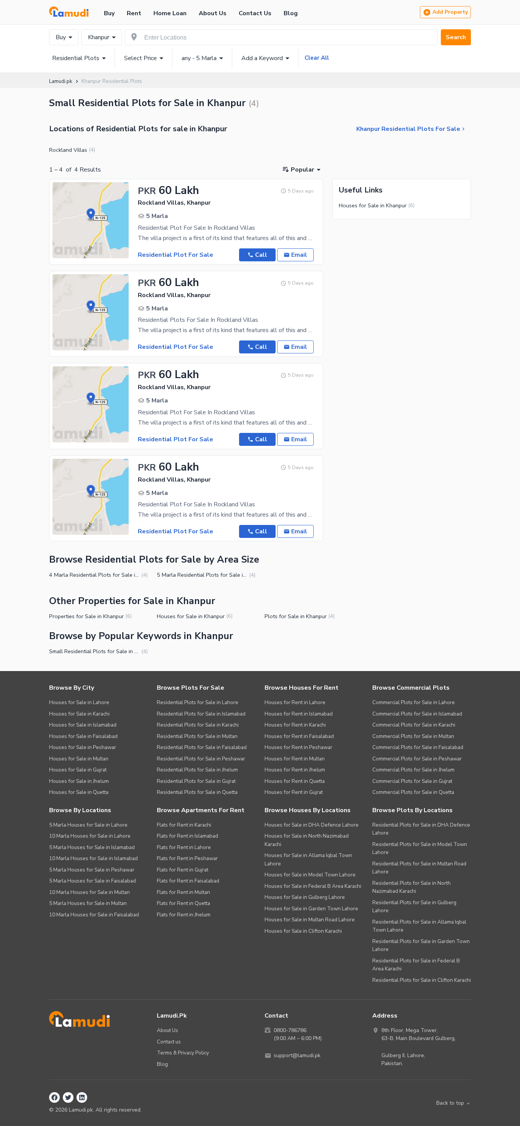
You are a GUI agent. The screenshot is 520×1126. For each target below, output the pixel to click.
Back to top (450, 1103)
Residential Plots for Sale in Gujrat (196, 781)
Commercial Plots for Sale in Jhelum (413, 769)
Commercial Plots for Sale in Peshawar (417, 758)
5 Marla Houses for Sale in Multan (88, 903)
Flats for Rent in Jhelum (184, 914)
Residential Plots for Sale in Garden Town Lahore (421, 945)
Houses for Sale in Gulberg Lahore (305, 897)
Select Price (140, 58)
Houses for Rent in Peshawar (298, 747)
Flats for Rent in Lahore (184, 847)
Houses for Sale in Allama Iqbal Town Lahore (308, 859)
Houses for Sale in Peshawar (82, 747)
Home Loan (170, 13)
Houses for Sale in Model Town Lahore (310, 874)
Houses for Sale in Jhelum (79, 781)
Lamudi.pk (60, 81)
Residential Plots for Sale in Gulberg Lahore (414, 906)
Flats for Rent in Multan (183, 892)
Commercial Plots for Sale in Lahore (413, 702)
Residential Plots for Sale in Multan (197, 736)
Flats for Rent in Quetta (183, 903)
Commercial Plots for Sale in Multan (413, 736)
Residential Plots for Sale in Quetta (197, 792)
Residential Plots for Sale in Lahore (197, 702)
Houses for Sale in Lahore (79, 702)
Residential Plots (75, 58)
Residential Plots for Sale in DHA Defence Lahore (421, 829)
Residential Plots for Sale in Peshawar (201, 758)
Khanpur (98, 37)
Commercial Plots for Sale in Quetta (413, 792)
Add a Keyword (262, 58)
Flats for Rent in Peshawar (187, 858)
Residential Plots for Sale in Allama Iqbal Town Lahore (419, 926)
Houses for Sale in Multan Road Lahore (310, 919)
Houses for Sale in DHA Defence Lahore (312, 825)
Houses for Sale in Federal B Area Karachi (313, 886)
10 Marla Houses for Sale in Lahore (90, 836)
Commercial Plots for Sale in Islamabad (417, 713)
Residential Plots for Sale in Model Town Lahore (419, 848)
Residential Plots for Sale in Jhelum (197, 769)
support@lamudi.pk (297, 1055)
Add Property (450, 12)
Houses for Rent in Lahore (295, 702)
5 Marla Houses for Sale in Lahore (88, 825)
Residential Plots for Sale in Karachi (198, 724)
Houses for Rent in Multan (295, 758)
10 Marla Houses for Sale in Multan (89, 892)
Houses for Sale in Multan (78, 758)
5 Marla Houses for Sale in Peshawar (91, 869)
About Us (213, 13)
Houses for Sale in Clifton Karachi (303, 931)
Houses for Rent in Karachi (295, 724)
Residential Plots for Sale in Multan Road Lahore (419, 868)
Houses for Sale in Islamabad (82, 724)
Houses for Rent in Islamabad (299, 713)
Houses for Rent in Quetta (295, 781)
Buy (109, 13)
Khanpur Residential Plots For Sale (408, 129)
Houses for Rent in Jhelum (295, 769)
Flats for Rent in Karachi (184, 825)
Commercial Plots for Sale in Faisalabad (417, 747)
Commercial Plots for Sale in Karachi (413, 724)
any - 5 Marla (199, 58)
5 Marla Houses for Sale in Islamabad (92, 847)
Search (456, 37)
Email (299, 255)
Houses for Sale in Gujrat (78, 769)
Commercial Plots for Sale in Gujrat (412, 781)
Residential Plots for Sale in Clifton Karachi (421, 980)
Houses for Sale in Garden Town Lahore (311, 908)
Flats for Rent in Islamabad (187, 836)
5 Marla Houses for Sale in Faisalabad (92, 880)
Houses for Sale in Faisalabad (83, 736)
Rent (134, 13)
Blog (291, 13)
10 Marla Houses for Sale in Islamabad (93, 858)
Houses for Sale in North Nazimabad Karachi (307, 840)
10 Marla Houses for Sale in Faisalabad (94, 914)
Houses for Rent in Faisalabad (299, 736)
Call (261, 255)
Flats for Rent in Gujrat (182, 869)
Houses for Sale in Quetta (78, 792)
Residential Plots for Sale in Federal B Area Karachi (416, 965)
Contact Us (255, 13)
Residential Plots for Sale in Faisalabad (202, 747)
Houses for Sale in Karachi (79, 713)
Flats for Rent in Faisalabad (188, 880)
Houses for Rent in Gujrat (294, 792)
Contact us (169, 1041)
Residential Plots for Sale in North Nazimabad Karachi (411, 887)
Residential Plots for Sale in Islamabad (201, 713)
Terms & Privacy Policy (183, 1052)
